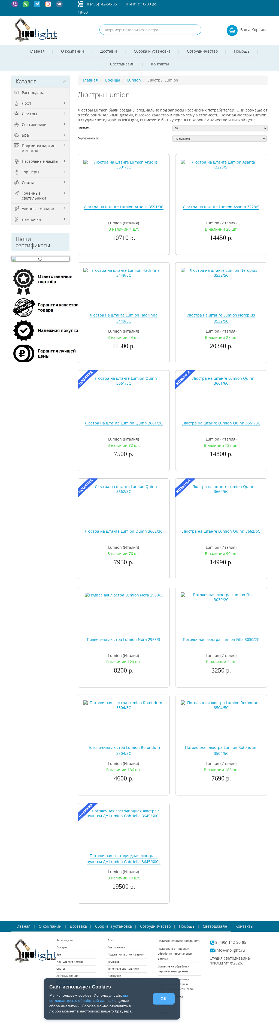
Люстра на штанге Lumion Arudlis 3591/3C (123, 206)
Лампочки (31, 219)
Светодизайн (122, 64)
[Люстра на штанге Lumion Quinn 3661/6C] (221, 380)
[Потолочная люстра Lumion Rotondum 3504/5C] (221, 704)
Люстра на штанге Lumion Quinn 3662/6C (221, 531)
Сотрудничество (202, 51)
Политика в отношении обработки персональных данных (175, 953)
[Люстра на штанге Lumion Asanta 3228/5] (221, 164)
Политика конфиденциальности (179, 941)
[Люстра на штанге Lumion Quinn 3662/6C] (221, 488)
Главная (37, 51)
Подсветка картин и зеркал (39, 148)
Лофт (26, 103)
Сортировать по (88, 138)
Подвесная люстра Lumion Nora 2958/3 (123, 639)
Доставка (108, 51)
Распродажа (33, 92)
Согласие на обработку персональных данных (173, 969)
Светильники (34, 124)
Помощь (242, 51)
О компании (72, 51)
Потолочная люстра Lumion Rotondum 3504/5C (221, 750)
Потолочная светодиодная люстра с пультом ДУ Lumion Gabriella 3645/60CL (123, 858)
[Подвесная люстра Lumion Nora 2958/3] (123, 594)
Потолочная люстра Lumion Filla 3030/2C (221, 639)
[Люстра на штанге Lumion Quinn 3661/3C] (123, 380)
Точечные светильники (34, 196)
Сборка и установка (152, 51)
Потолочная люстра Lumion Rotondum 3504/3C (123, 750)
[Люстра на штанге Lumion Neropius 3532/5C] (221, 272)
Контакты (160, 64)
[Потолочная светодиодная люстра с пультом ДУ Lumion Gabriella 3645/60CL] (123, 813)
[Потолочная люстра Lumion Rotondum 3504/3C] (123, 704)
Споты (28, 182)
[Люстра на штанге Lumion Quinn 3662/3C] (123, 488)
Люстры (29, 113)
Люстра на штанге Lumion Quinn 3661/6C (221, 423)
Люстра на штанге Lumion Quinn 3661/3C (124, 423)
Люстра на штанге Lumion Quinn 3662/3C (124, 531)
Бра (25, 135)
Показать (84, 128)
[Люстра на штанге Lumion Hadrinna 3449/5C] (123, 272)
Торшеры (30, 171)
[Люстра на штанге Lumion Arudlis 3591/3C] (123, 164)
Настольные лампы (40, 161)
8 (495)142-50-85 (102, 4)
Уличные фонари (38, 208)
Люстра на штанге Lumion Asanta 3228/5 (221, 206)
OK (163, 998)
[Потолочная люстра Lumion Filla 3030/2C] (221, 596)
